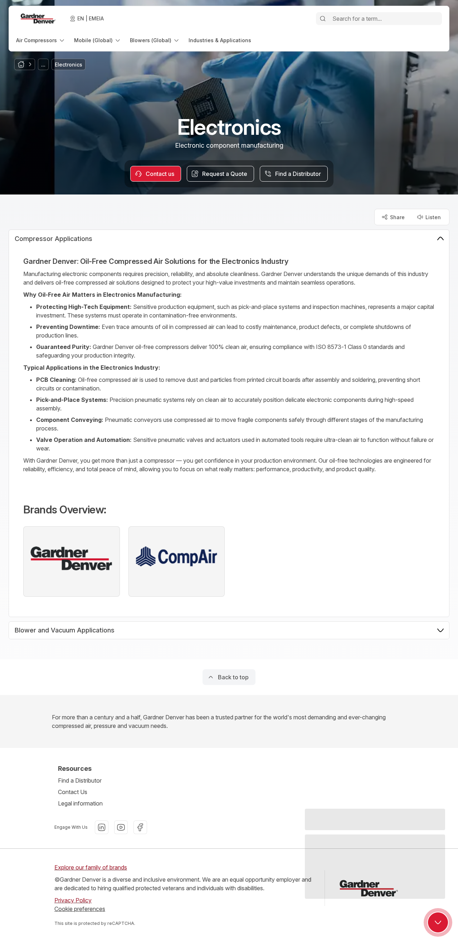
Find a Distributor (80, 780)
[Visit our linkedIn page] (101, 827)
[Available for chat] (438, 922)
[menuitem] (40, 40)
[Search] (322, 18)
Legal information (80, 803)
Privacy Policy (73, 900)
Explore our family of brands (90, 867)
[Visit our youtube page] (121, 827)
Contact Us (72, 791)
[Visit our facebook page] (140, 827)
